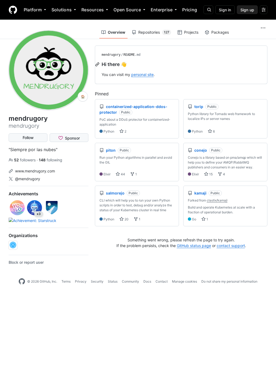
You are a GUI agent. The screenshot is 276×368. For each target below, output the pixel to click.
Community (130, 281)
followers (25, 160)
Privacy (81, 281)
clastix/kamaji (217, 200)
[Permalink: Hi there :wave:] (98, 64)
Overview (116, 32)
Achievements (23, 193)
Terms (66, 281)
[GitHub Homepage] (22, 281)
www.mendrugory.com (35, 171)
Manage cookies (184, 281)
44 (122, 174)
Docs (147, 281)
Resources (92, 9)
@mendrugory (27, 178)
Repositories (153, 32)
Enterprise (161, 9)
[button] (263, 28)
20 (126, 219)
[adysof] (13, 245)
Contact (162, 281)
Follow (28, 137)
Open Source (127, 9)
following (50, 160)
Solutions (61, 9)
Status (113, 281)
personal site (142, 74)
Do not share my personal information (229, 281)
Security (97, 281)
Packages (220, 32)
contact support (231, 245)
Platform (33, 9)
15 (210, 174)
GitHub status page (194, 245)
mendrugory (111, 55)
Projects (191, 32)
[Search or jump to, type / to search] (208, 9)
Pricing (189, 9)
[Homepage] (13, 9)
